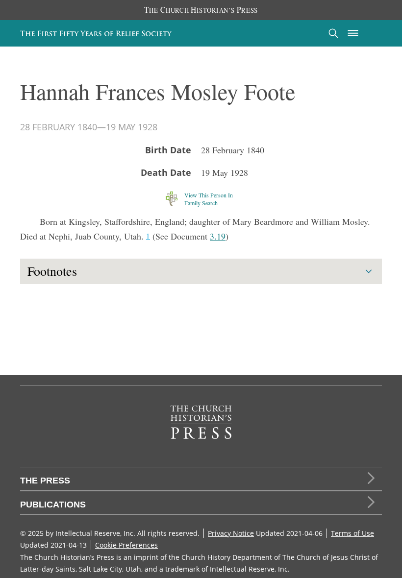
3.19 (218, 236)
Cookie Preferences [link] (126, 545)
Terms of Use (352, 533)
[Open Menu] (353, 33)
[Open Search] (333, 33)
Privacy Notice (231, 533)
